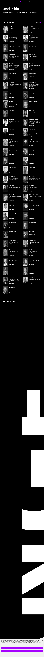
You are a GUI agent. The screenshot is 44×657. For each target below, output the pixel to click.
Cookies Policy (16, 645)
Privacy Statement (24, 645)
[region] (22, 648)
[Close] (42, 640)
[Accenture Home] (20, 1)
